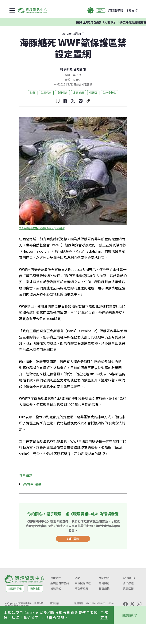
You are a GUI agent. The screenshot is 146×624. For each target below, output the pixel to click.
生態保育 (46, 92)
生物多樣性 (109, 92)
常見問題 (104, 583)
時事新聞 (66, 69)
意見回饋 (128, 588)
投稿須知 (55, 588)
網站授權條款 (83, 583)
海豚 (32, 92)
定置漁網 (78, 92)
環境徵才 (55, 578)
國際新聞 (80, 69)
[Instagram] (139, 604)
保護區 (93, 92)
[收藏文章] (58, 101)
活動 (77, 578)
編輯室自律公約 (59, 583)
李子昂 (77, 75)
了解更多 (104, 615)
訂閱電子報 (115, 10)
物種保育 (62, 92)
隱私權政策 (81, 588)
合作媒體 (128, 583)
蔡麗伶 (77, 79)
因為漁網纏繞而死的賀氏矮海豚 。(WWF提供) (42, 228)
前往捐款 (73, 538)
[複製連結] (88, 101)
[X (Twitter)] (132, 604)
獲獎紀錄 (104, 588)
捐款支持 (131, 10)
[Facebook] (125, 604)
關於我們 (104, 578)
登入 (100, 10)
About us (129, 578)
